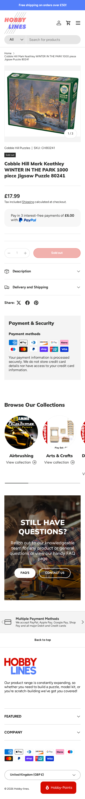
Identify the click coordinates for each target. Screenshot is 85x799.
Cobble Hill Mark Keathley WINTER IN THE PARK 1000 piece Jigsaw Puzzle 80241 (40, 58)
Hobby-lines (21, 788)
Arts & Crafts (59, 455)
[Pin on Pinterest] (36, 302)
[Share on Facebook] (27, 302)
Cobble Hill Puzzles (17, 148)
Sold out (57, 253)
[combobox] (42, 39)
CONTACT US (55, 573)
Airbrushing (21, 455)
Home (8, 53)
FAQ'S (24, 573)
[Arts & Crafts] (59, 432)
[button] (68, 23)
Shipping (28, 202)
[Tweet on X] (18, 302)
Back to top (42, 640)
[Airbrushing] (21, 432)
